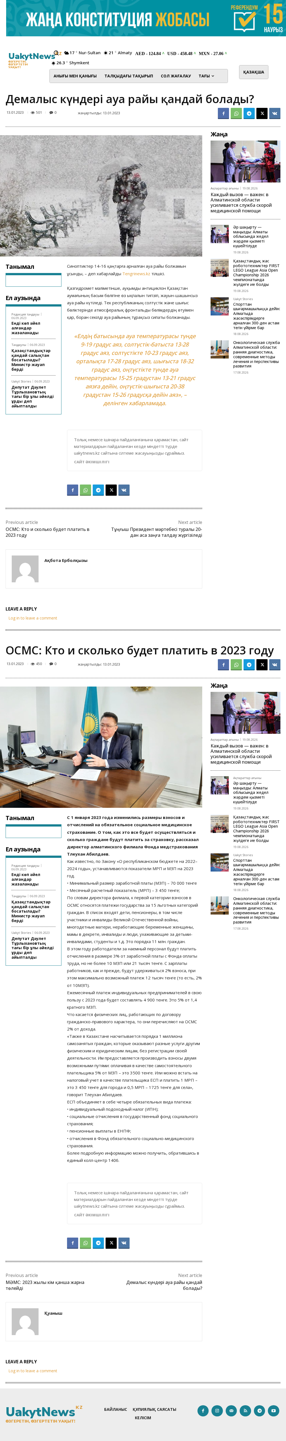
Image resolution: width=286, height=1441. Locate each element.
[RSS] (245, 1411)
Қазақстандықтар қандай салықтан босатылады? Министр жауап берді (31, 360)
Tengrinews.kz (136, 273)
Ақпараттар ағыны (225, 188)
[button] (56, 53)
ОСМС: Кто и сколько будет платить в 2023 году (47, 532)
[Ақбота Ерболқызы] (25, 568)
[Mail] (231, 1411)
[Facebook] (223, 113)
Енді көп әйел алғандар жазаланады (25, 328)
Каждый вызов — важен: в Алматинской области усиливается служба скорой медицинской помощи (241, 202)
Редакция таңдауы (25, 314)
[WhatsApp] (236, 113)
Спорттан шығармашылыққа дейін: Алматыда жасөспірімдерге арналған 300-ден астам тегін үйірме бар (256, 316)
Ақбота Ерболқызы (65, 560)
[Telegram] (249, 113)
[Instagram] (217, 1411)
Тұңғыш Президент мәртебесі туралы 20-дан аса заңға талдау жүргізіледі (156, 532)
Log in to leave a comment (32, 618)
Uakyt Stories (21, 381)
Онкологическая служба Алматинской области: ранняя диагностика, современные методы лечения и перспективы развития (256, 354)
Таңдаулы (18, 344)
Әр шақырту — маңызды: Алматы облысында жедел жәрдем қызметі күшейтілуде (250, 236)
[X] (262, 113)
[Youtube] (273, 1411)
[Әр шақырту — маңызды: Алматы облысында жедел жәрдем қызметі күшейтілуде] (220, 234)
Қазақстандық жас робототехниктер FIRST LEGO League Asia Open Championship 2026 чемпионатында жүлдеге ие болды (256, 272)
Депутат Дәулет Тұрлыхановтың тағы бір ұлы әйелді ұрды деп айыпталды (32, 396)
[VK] (274, 113)
